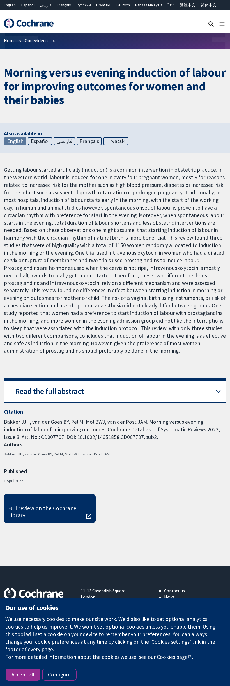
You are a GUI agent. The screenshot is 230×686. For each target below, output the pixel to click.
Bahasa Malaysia (148, 5)
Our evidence (37, 40)
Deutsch (123, 5)
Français (64, 5)
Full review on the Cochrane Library (42, 512)
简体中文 (209, 5)
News (169, 597)
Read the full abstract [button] (49, 391)
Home (10, 40)
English (10, 5)
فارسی (46, 5)
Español (27, 5)
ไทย (171, 5)
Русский (83, 5)
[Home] (28, 23)
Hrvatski (103, 5)
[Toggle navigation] (222, 23)
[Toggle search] (211, 23)
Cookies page (172, 656)
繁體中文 (188, 5)
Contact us (174, 590)
